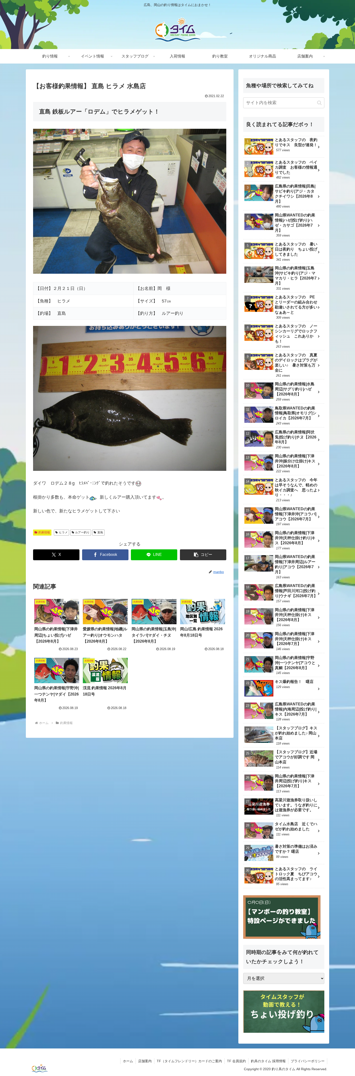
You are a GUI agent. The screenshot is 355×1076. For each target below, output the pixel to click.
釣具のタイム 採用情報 (268, 1061)
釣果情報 (44, 532)
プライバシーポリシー (308, 1061)
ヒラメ (63, 532)
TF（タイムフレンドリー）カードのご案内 (189, 1061)
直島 (100, 532)
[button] (203, 554)
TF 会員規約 (236, 1061)
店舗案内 (145, 1061)
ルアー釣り (82, 532)
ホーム (128, 1061)
